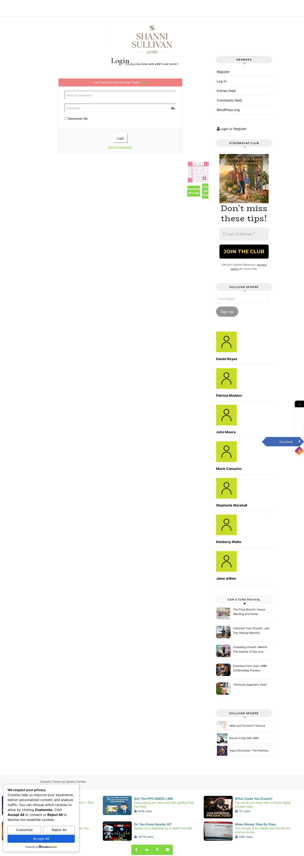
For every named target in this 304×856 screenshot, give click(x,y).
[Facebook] (299, 441)
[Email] (167, 850)
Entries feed (226, 91)
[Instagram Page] (299, 451)
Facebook (286, 442)
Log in (221, 81)
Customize (24, 830)
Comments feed (229, 100)
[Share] (136, 850)
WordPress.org (228, 110)
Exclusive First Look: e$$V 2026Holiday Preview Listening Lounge (250, 668)
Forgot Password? (120, 147)
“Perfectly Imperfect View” (250, 684)
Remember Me (77, 118)
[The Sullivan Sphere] (152, 39)
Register (223, 72)
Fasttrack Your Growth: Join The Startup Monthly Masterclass (251, 631)
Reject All (59, 830)
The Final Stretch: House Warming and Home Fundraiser (249, 612)
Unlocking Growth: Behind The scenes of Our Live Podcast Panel (250, 649)
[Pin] (157, 850)
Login (143, 82)
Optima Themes (76, 781)
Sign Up (227, 312)
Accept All (41, 839)
